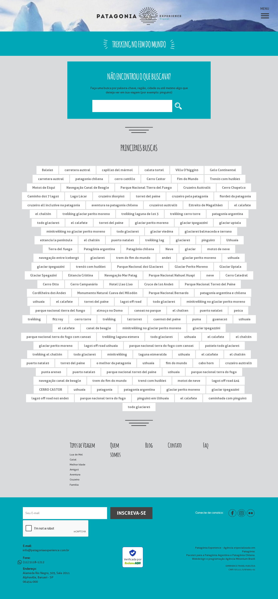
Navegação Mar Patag (120, 275)
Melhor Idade (77, 464)
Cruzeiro (74, 479)
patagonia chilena (89, 179)
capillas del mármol (117, 170)
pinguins (208, 240)
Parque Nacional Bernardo (169, 293)
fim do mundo (176, 363)
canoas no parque (147, 310)
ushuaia (233, 258)
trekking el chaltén (47, 354)
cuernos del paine (167, 319)
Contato (175, 444)
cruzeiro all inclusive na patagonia (53, 205)
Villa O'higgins (186, 170)
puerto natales (122, 240)
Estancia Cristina (80, 275)
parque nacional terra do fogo (214, 372)
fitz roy (57, 319)
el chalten (180, 310)
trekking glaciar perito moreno (86, 214)
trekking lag (154, 240)
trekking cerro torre (185, 214)
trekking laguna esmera (120, 337)
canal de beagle (98, 328)
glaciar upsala (230, 223)
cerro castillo (124, 179)
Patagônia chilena (140, 249)
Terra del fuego (60, 249)
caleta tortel (154, 170)
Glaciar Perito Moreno (191, 267)
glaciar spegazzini (194, 223)
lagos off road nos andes (50, 398)
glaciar (190, 249)
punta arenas (51, 372)
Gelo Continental (223, 170)
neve (210, 275)
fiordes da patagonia (235, 196)
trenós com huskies (91, 267)
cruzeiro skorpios (111, 196)
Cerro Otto (51, 284)
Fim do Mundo (187, 179)
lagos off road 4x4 (225, 381)
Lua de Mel (76, 454)
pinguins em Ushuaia (153, 398)
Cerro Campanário (84, 284)
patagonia (104, 389)
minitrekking (117, 354)
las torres (134, 319)
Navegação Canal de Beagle (87, 187)
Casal (73, 459)
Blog (149, 444)
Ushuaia (232, 240)
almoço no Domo (110, 310)
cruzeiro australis (238, 363)
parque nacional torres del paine (131, 372)
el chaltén (43, 214)
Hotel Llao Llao (121, 284)
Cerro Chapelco (234, 187)
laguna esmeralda (153, 354)
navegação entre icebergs (59, 258)
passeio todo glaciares (222, 346)
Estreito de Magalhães (206, 205)
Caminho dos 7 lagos (43, 196)
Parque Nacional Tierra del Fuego (146, 187)
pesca (238, 310)
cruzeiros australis (163, 205)
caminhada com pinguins (227, 398)
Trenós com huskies (225, 179)
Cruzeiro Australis (196, 187)
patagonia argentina (227, 214)
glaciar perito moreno (152, 223)
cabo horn (206, 363)
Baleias (47, 170)
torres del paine (148, 196)
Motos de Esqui (43, 187)
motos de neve (218, 249)
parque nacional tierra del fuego (60, 310)
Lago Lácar (78, 196)
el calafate (242, 205)
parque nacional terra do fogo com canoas (58, 337)
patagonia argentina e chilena (223, 293)
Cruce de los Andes (158, 284)
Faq (205, 444)
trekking (34, 319)
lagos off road (130, 302)
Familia (74, 484)
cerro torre (82, 319)
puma (196, 319)
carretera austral (77, 170)
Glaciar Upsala (230, 267)
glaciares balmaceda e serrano (208, 231)
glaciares (183, 240)
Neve (169, 249)
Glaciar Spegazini (43, 275)
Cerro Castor (156, 179)
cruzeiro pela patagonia (190, 196)
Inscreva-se (131, 513)
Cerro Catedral (236, 275)
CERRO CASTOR (50, 389)
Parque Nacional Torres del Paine (210, 284)
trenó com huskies (152, 381)
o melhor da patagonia (113, 363)
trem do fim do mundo (133, 258)
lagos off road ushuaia (101, 346)
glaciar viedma (161, 231)
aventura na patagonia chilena (114, 205)
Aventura (75, 474)
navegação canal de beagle (60, 381)
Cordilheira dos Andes (49, 293)
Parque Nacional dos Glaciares (140, 267)
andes (166, 258)
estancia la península (56, 240)
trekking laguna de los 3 (140, 214)
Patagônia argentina (99, 249)
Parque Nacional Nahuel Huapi (172, 275)
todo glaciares (48, 223)
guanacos (219, 319)
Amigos (74, 469)
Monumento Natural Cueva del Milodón (107, 293)
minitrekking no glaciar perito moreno (75, 231)
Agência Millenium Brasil (240, 558)
